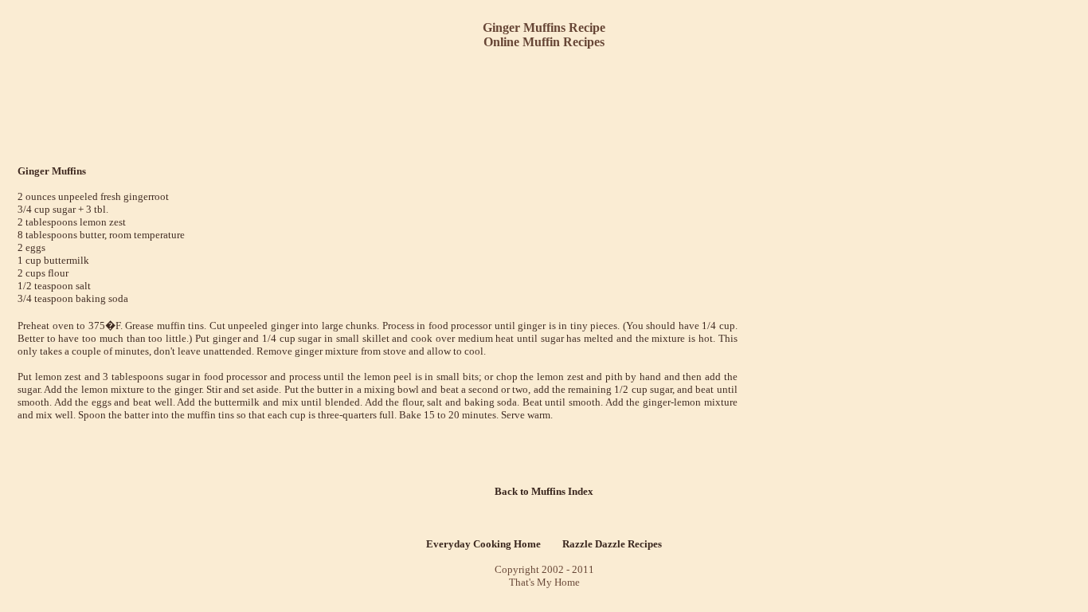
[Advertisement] (547, 102)
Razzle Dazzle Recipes (612, 544)
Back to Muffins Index (544, 491)
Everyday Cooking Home (483, 544)
